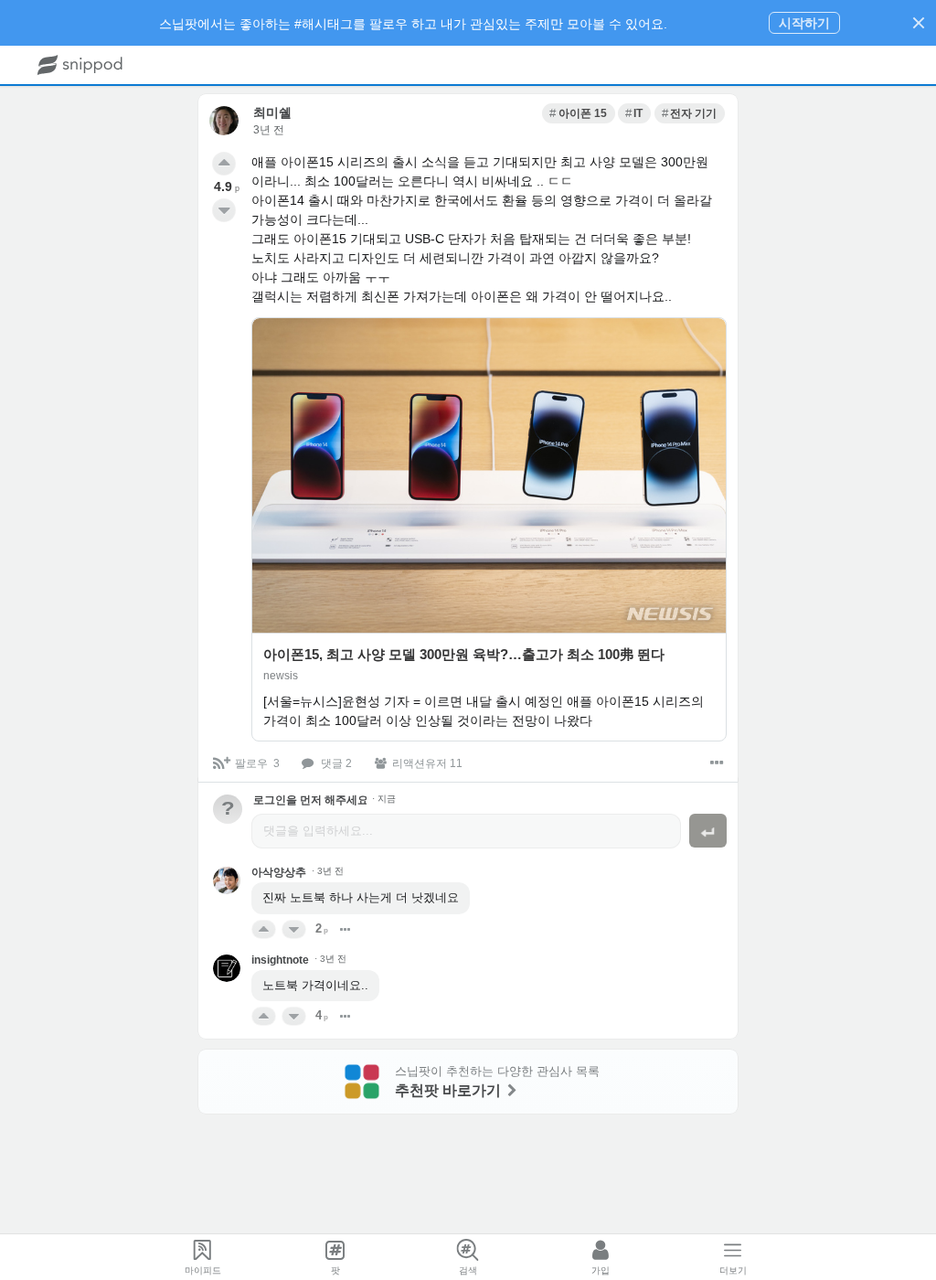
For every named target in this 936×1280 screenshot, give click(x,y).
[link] (578, 113)
